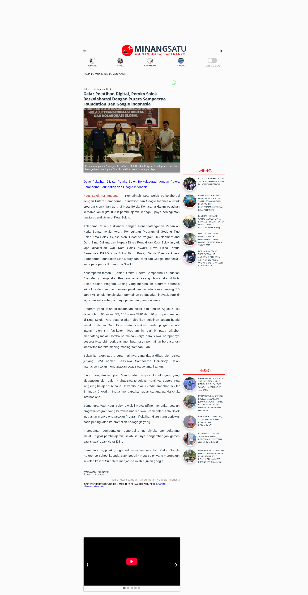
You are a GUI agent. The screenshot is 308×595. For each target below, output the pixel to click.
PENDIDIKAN (101, 74)
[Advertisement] (154, 22)
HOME (86, 74)
